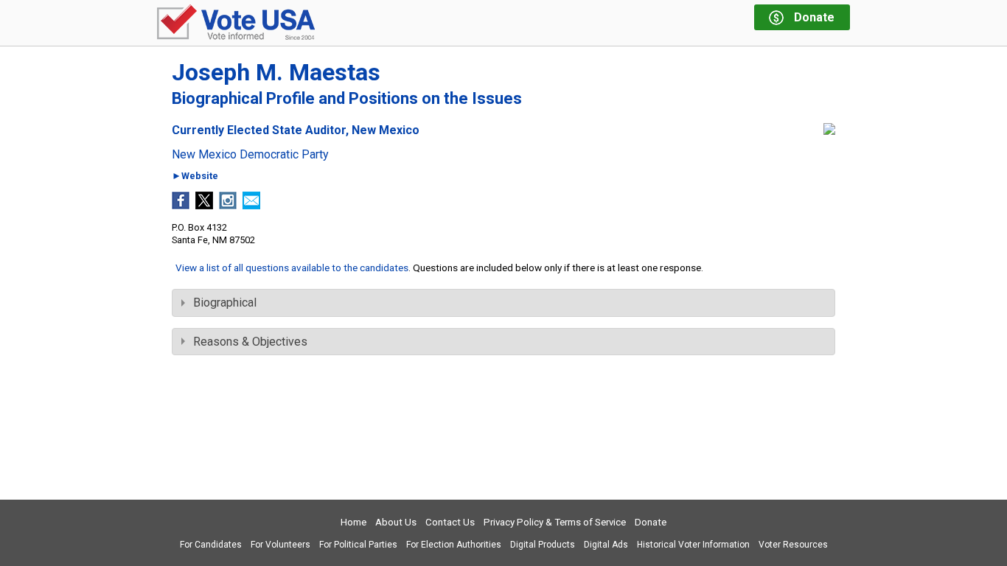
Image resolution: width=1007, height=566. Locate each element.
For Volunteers (280, 544)
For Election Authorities (453, 544)
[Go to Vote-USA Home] (236, 23)
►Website (195, 176)
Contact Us (450, 522)
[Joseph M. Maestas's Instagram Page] (228, 205)
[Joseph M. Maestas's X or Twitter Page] (204, 205)
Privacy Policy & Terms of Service (555, 522)
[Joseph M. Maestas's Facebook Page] (180, 205)
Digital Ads (606, 544)
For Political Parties (358, 544)
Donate (650, 522)
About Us (396, 522)
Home (353, 522)
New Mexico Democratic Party (250, 155)
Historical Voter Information (693, 544)
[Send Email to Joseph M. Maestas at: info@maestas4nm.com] (251, 205)
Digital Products (542, 544)
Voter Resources (793, 544)
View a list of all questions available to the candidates (291, 267)
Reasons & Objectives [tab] (250, 342)
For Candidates (211, 544)
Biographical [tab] (225, 303)
